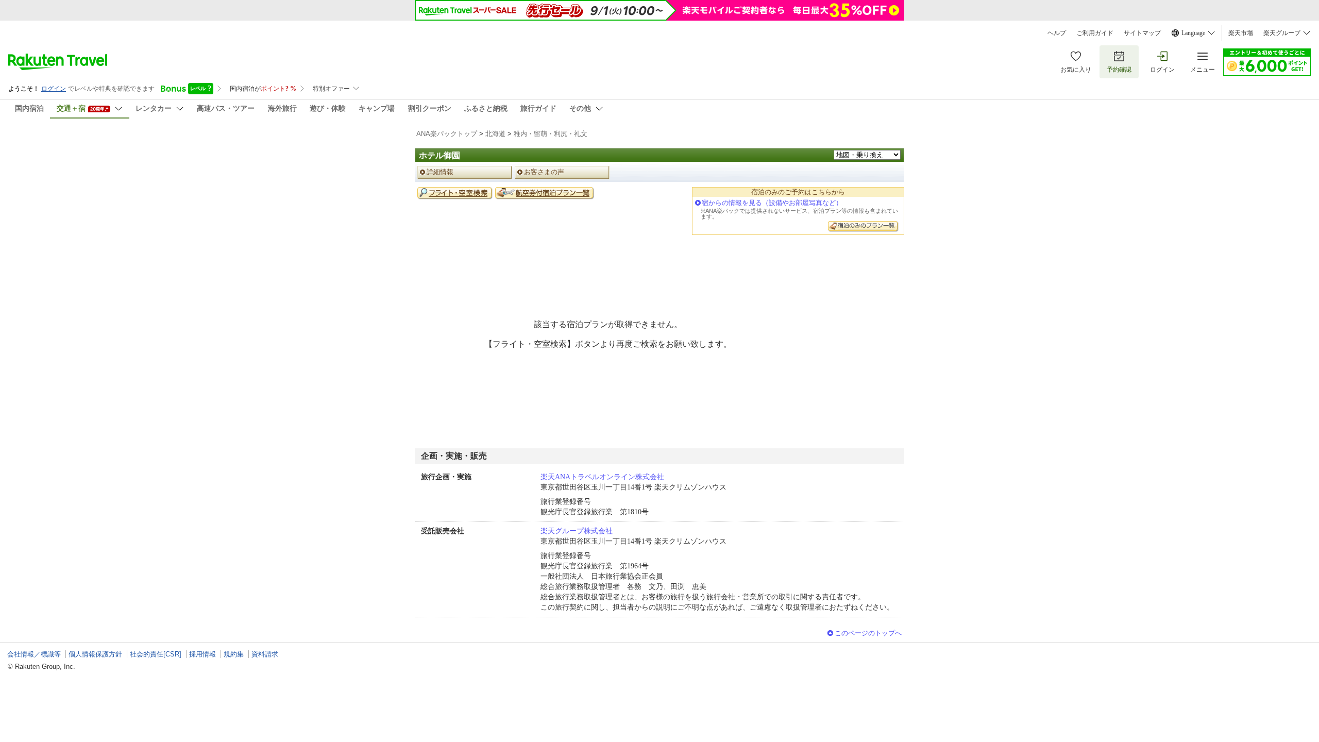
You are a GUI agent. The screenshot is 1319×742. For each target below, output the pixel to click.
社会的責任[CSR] (155, 654)
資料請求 (264, 654)
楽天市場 (1240, 33)
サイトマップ (1142, 33)
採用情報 (202, 654)
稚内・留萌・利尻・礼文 (550, 134)
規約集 (234, 654)
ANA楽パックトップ (446, 134)
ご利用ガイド (1094, 33)
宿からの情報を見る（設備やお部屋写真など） (772, 203)
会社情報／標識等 (34, 654)
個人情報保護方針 (95, 654)
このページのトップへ (868, 633)
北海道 (495, 134)
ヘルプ (1056, 33)
